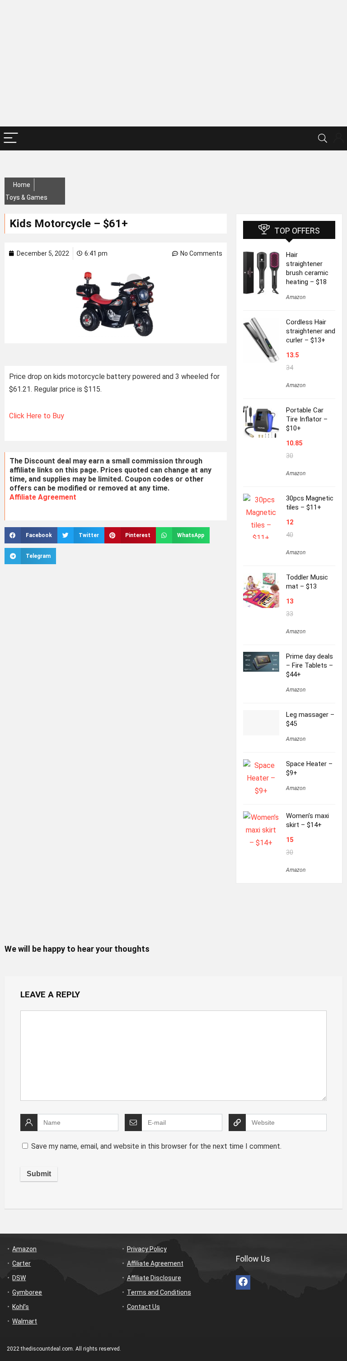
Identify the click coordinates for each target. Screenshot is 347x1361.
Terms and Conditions (159, 1292)
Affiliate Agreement (42, 497)
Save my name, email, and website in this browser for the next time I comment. (156, 1146)
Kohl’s (20, 1306)
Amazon (295, 297)
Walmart (24, 1321)
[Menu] (11, 138)
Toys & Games (26, 197)
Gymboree (27, 1292)
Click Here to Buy (37, 416)
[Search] (322, 138)
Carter (21, 1263)
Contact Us (143, 1306)
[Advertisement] (173, 63)
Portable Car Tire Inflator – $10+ (307, 419)
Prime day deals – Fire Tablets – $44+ (309, 665)
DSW (19, 1277)
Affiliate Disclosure (154, 1277)
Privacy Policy (147, 1249)
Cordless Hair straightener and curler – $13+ (310, 331)
